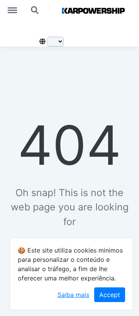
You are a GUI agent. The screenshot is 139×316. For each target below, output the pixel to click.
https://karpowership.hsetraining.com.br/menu (16, 6)
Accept (109, 295)
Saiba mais (73, 295)
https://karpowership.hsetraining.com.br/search (35, 6)
